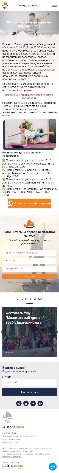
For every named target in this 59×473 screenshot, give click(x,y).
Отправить (29, 276)
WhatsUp (19, 403)
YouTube (40, 403)
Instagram (26, 403)
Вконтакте (33, 403)
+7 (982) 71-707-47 (29, 5)
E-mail (6, 377)
